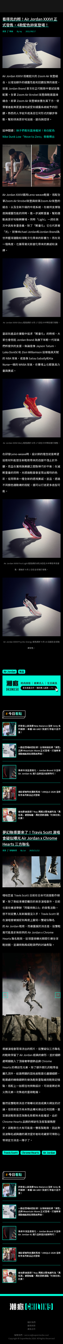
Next (58, 995)
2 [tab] (33, 1043)
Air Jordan (9, 671)
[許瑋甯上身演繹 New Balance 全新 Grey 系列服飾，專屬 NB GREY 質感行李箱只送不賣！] (9, 729)
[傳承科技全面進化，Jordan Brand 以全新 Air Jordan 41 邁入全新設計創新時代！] (9, 772)
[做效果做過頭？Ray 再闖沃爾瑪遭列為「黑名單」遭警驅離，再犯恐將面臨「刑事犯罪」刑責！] (9, 815)
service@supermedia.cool (36, 1335)
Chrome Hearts (30, 1152)
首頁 (4, 31)
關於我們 (31, 1322)
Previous (5, 995)
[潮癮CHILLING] (31, 1306)
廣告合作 (31, 1328)
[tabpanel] (31, 997)
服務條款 (31, 1325)
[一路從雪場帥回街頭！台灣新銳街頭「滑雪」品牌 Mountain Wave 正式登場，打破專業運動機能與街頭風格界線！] (9, 750)
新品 (21, 671)
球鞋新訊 (13, 850)
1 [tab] (29, 1043)
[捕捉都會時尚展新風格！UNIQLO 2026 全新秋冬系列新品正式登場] (9, 793)
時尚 (11, 31)
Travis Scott (11, 1152)
